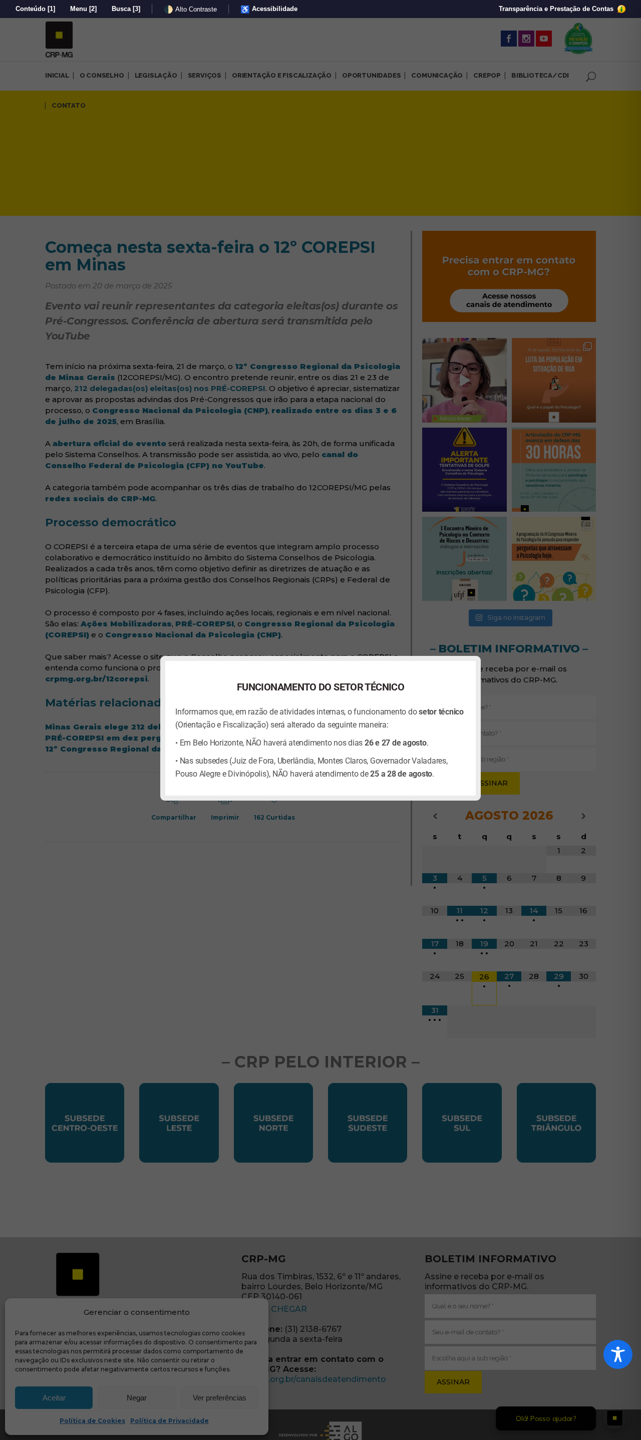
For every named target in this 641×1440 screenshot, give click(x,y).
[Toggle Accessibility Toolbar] (617, 1354)
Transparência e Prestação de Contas (557, 9)
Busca (126, 9)
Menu (83, 9)
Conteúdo (35, 9)
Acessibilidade (268, 9)
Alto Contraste (190, 9)
